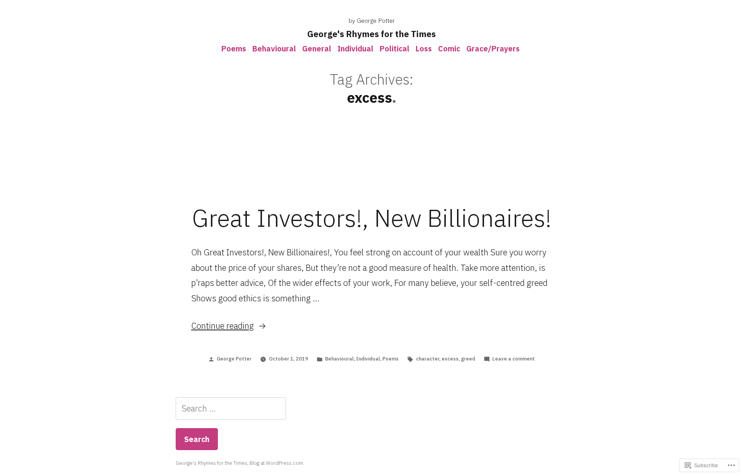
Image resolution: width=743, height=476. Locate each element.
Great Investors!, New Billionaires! (371, 217)
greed (468, 358)
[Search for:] (231, 408)
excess (450, 358)
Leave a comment (513, 358)
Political (394, 48)
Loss (424, 48)
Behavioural (274, 48)
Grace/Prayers (493, 48)
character (427, 358)
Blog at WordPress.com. (277, 463)
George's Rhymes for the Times (371, 33)
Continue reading (222, 325)
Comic (449, 48)
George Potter (234, 358)
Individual (355, 48)
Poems (233, 48)
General (316, 48)
